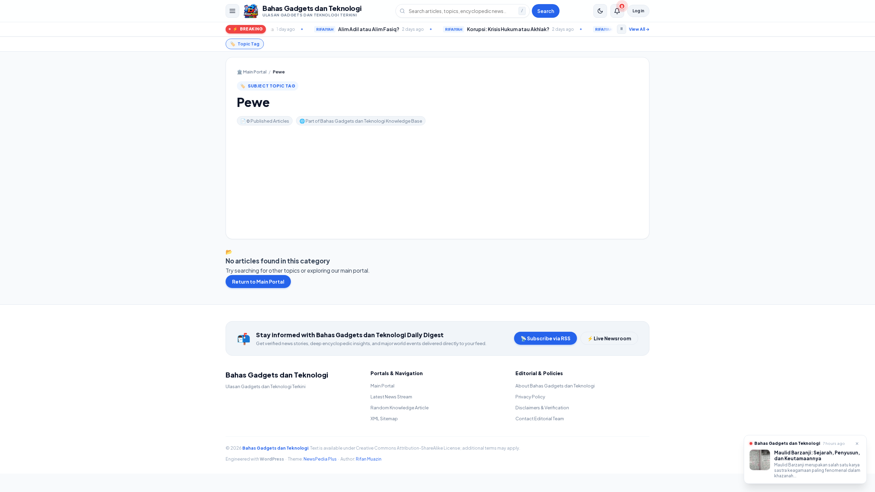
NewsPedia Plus (320, 459)
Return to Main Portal (258, 281)
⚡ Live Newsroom (609, 338)
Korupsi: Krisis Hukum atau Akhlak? (483, 29)
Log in (638, 10)
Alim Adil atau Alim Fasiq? (343, 29)
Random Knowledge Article (400, 407)
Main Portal (252, 71)
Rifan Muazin (368, 459)
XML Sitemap (384, 418)
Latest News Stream (391, 396)
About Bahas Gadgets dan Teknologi (555, 385)
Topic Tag (244, 43)
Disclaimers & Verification (542, 407)
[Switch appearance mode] (600, 11)
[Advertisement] (437, 176)
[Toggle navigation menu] (232, 11)
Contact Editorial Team (539, 418)
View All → (639, 29)
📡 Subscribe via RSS (545, 338)
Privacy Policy (530, 396)
